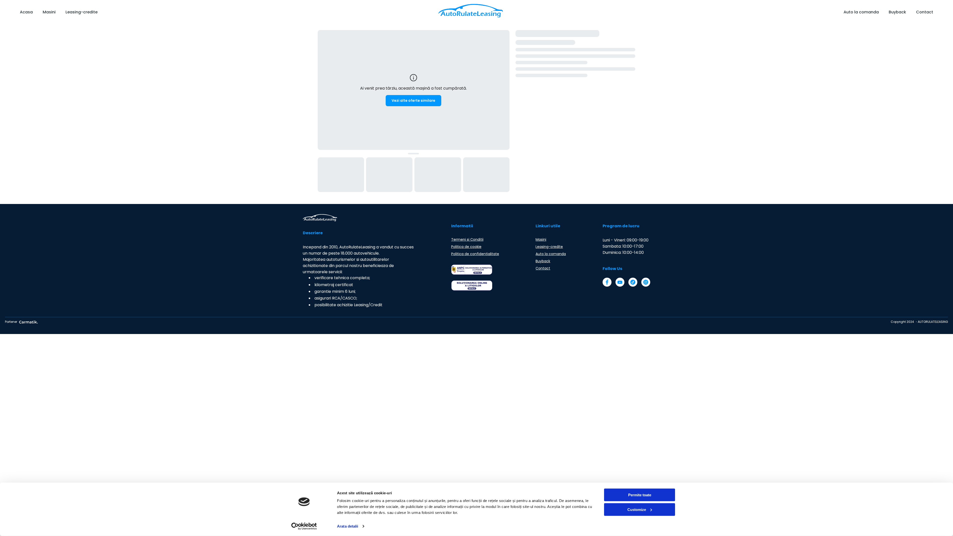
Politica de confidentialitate (475, 253)
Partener (11, 322)
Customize (636, 509)
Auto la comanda (861, 12)
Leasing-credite (82, 12)
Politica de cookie (466, 246)
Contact (924, 12)
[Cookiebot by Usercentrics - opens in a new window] (304, 526)
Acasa (26, 12)
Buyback (897, 12)
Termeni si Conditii (467, 239)
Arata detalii (347, 526)
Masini (49, 12)
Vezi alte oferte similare (413, 100)
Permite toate (639, 495)
